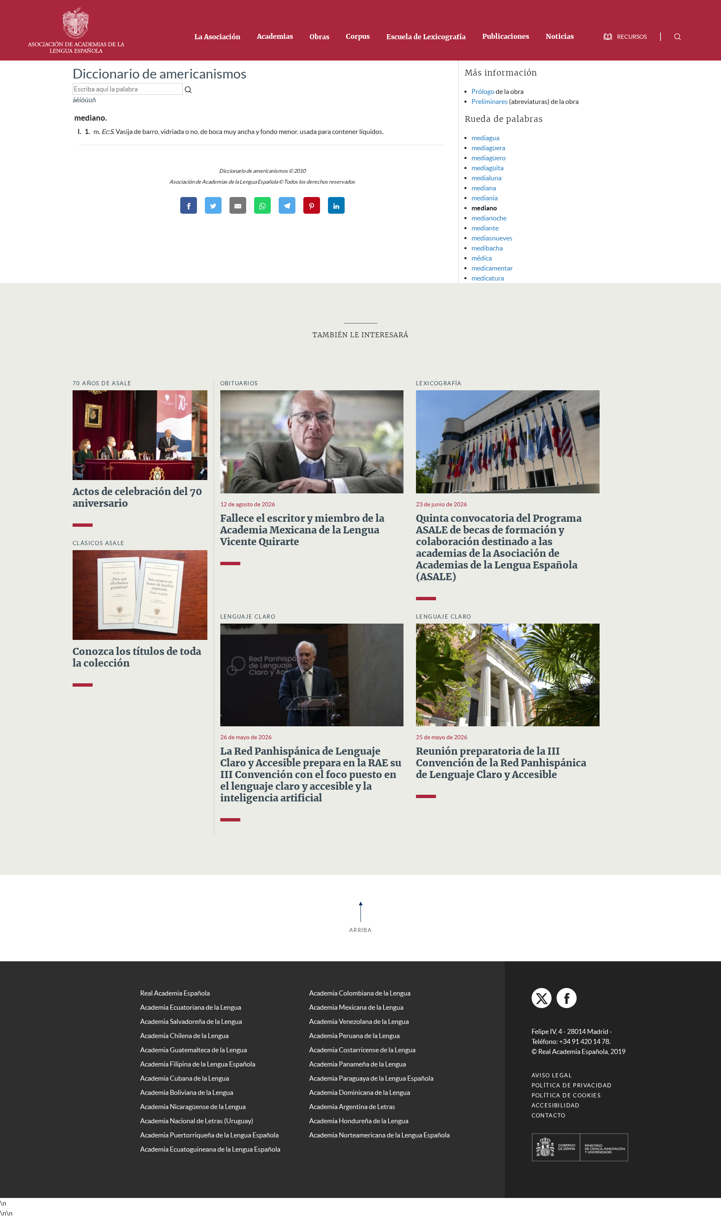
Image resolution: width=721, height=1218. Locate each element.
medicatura (487, 278)
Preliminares (489, 101)
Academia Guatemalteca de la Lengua (193, 1050)
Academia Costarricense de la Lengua (362, 1050)
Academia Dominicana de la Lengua (359, 1092)
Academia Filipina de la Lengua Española (197, 1064)
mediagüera (488, 148)
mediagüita (487, 168)
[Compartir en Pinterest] (311, 205)
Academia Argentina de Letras (352, 1106)
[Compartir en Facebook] (188, 205)
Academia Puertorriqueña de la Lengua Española (209, 1135)
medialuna (486, 178)
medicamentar (492, 268)
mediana (483, 188)
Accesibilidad (556, 1105)
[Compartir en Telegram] (287, 205)
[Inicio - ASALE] (76, 29)
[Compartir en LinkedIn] (336, 205)
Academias (275, 36)
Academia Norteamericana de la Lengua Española (379, 1135)
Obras (319, 37)
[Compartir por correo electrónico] (237, 205)
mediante (485, 228)
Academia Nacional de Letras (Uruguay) (196, 1121)
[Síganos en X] (542, 998)
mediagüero (488, 158)
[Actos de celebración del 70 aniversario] (140, 434)
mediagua (485, 138)
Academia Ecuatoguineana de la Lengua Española (210, 1149)
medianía (484, 198)
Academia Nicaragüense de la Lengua (193, 1106)
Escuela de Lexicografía (426, 37)
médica (481, 258)
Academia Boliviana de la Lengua (186, 1092)
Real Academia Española (175, 993)
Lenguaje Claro (248, 617)
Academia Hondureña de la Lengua (358, 1121)
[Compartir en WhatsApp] (262, 205)
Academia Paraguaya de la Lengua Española (371, 1078)
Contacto (549, 1115)
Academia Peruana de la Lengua (354, 1035)
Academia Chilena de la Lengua (184, 1035)
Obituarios (239, 383)
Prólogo (482, 91)
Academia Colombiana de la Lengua (360, 993)
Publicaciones (505, 36)
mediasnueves (491, 238)
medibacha (487, 248)
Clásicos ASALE (99, 543)
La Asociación (217, 37)
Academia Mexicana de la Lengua (356, 1007)
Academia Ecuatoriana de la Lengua (190, 1007)
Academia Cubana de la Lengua (184, 1078)
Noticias (560, 36)
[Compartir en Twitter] (213, 205)
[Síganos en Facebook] (567, 998)
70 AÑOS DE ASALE (102, 383)
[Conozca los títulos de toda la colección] (140, 594)
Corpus (358, 36)
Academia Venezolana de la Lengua (359, 1021)
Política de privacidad (572, 1085)
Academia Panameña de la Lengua (357, 1064)
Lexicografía (439, 383)
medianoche (489, 218)
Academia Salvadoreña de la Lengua (191, 1021)
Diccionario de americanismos (160, 73)
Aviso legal (552, 1075)
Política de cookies (566, 1095)
